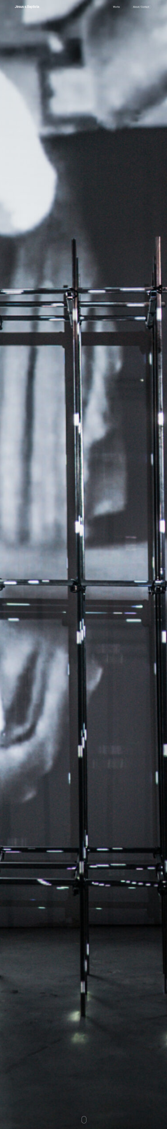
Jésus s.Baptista (27, 6)
